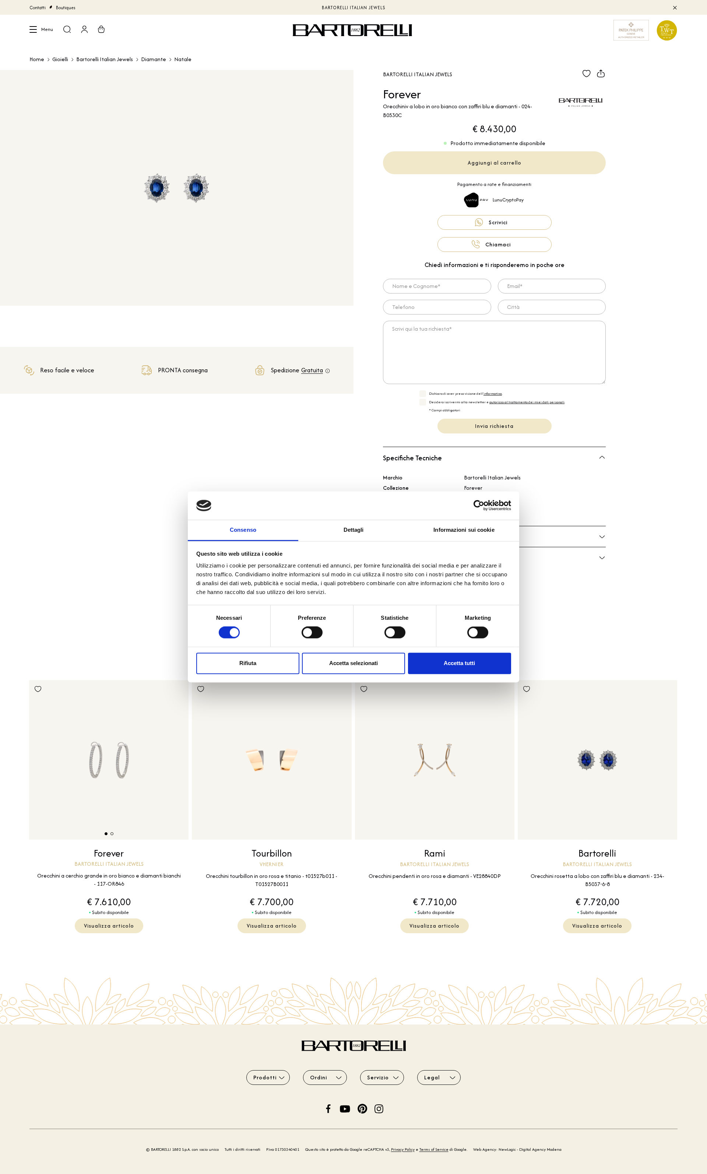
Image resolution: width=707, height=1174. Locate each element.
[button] (106, 833)
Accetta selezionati (353, 663)
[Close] (674, 7)
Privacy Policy (403, 1149)
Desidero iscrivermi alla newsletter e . (497, 402)
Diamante (153, 59)
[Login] (84, 30)
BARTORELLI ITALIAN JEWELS (354, 7)
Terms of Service (434, 1149)
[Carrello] (101, 30)
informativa (492, 393)
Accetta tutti (459, 663)
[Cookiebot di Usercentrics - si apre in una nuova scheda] (479, 505)
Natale (182, 59)
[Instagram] (378, 1108)
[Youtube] (345, 1108)
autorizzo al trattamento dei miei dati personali (526, 402)
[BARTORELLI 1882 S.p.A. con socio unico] (353, 30)
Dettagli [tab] (354, 530)
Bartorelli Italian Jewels (104, 59)
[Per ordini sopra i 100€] (327, 371)
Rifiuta (247, 663)
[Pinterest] (362, 1108)
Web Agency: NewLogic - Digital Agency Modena (517, 1149)
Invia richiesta (494, 426)
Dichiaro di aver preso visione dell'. (466, 393)
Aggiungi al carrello (494, 162)
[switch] (312, 633)
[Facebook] (328, 1108)
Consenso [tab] (243, 530)
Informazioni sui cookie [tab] (463, 530)
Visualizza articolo (109, 925)
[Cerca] (67, 30)
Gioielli (60, 59)
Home (36, 59)
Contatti (37, 7)
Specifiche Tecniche (412, 458)
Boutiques (65, 7)
